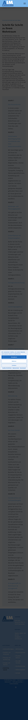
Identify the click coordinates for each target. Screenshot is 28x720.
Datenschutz (15, 368)
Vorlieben (14, 365)
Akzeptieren (14, 357)
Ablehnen (14, 361)
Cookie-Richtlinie (7, 368)
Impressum (23, 368)
